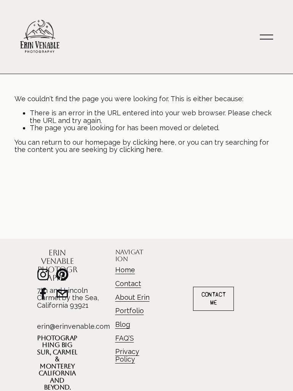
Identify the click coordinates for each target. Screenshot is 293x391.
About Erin (132, 297)
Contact (128, 284)
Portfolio (129, 311)
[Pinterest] (62, 274)
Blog (122, 324)
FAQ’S (124, 338)
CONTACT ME (213, 299)
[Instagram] (43, 274)
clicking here (154, 142)
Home (125, 270)
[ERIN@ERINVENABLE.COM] (62, 294)
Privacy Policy (127, 355)
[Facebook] (43, 294)
